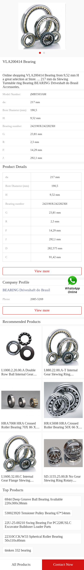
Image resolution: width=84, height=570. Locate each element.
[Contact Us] (73, 285)
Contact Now (63, 564)
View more (42, 271)
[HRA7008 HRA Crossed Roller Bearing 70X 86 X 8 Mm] (20, 419)
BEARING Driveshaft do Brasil (26, 290)
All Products (21, 564)
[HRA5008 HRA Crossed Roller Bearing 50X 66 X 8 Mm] (63, 419)
